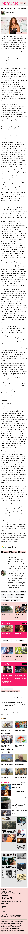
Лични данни (3, 905)
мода (10, 591)
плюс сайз (3, 597)
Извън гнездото (15, 800)
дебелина (3, 594)
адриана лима (4, 591)
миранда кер (23, 591)
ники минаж (15, 591)
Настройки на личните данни (7, 917)
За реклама (3, 906)
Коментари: (7, 640)
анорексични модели (20, 594)
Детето (13, 813)
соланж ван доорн (19, 597)
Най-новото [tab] (17, 697)
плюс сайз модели (5, 600)
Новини (2, 907)
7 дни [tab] (22, 782)
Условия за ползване (5, 903)
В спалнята (14, 789)
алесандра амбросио (15, 600)
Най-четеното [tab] (23, 697)
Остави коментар (21, 640)
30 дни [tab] (25, 782)
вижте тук (17, 916)
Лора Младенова (10, 12)
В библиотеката (15, 792)
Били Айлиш (10, 597)
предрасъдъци (10, 594)
